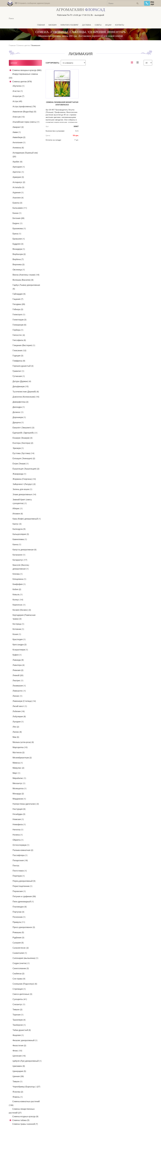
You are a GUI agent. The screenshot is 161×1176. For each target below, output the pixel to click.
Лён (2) (16, 726)
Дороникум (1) (19, 417)
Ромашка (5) (18, 932)
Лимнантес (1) (19, 690)
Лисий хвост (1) (20, 706)
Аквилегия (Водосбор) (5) (24, 111)
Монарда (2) (18, 793)
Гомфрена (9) (19, 360)
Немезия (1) (18, 819)
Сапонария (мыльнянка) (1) (25, 958)
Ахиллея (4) (18, 197)
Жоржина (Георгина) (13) (24, 478)
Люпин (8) (17, 731)
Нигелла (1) (18, 829)
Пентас (16, 865)
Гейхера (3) (18, 309)
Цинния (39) (18, 1076)
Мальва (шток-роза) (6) (23, 742)
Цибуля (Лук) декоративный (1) (27, 1060)
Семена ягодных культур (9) (25, 1116)
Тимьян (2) (17, 1009)
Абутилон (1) (18, 85)
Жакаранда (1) (19, 473)
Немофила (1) (19, 824)
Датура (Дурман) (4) (22, 381)
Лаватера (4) (19, 665)
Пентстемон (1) (20, 870)
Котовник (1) (18, 629)
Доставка (86, 25)
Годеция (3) (18, 355)
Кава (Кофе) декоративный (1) (27, 518)
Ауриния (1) (18, 192)
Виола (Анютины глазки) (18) (26, 274)
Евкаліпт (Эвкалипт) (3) (23, 427)
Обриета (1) (18, 839)
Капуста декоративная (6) (24, 549)
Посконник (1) (19, 916)
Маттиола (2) (19, 752)
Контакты (119, 25)
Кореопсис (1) (19, 604)
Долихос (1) (18, 412)
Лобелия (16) (19, 711)
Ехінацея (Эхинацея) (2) (24, 458)
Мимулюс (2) (18, 767)
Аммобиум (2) (19, 137)
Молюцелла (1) (19, 788)
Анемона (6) (18, 147)
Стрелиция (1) (19, 988)
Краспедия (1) (19, 639)
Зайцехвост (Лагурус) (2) (24, 484)
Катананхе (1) (19, 554)
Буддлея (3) (18, 243)
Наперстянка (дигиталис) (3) (26, 803)
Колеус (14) (18, 599)
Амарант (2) (18, 127)
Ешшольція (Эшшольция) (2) (26, 468)
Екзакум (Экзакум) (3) (22, 437)
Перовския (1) (19, 891)
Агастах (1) (18, 91)
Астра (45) (17, 101)
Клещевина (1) (19, 579)
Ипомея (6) (18, 513)
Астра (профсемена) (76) (24, 106)
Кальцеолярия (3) (21, 534)
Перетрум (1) (19, 875)
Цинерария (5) (19, 1071)
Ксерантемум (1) (20, 649)
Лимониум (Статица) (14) (24, 701)
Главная (41, 25)
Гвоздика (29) (19, 304)
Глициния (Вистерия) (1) (24, 345)
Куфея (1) (17, 654)
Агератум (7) (18, 96)
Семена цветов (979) (22, 81)
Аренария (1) (19, 166)
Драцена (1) (18, 422)
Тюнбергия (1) (19, 1024)
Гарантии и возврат (69, 25)
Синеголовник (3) (21, 968)
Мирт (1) (16, 773)
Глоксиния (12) (19, 350)
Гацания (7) (18, 299)
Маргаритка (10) (20, 747)
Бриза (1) (17, 233)
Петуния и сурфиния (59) (24, 896)
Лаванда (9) (18, 659)
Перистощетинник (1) (22, 886)
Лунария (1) (18, 721)
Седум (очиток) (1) (21, 963)
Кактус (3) (17, 523)
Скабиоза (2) (18, 973)
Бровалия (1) (19, 238)
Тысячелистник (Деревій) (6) (26, 391)
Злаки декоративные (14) (24, 494)
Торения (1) (18, 1014)
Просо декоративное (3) (24, 927)
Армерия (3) (18, 177)
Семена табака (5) (20, 1120)
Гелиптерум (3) (19, 319)
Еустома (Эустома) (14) (23, 453)
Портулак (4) (18, 911)
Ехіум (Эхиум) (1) (21, 463)
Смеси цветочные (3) (22, 994)
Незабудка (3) (19, 814)
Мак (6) (16, 737)
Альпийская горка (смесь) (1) (26, 121)
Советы (98, 25)
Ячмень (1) (18, 1096)
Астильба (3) (18, 187)
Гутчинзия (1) (19, 376)
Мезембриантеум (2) (22, 757)
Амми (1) (17, 132)
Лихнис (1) (17, 695)
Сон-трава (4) (19, 978)
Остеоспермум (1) (21, 844)
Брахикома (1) (19, 228)
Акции (108, 25)
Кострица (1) (18, 623)
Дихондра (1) (19, 406)
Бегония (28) (18, 218)
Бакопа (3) (17, 202)
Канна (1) (17, 544)
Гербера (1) (18, 329)
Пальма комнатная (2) (23, 850)
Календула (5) (19, 529)
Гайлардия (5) (19, 293)
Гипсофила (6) (19, 340)
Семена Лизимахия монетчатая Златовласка (62, 103)
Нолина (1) (18, 834)
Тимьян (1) (17, 1081)
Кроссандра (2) (20, 644)
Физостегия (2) (19, 1045)
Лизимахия (35, 45)
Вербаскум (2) (19, 254)
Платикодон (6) (20, 906)
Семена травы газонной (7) (25, 1123)
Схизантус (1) (19, 1004)
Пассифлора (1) (20, 855)
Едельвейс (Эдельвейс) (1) (25, 432)
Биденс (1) (17, 223)
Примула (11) (19, 922)
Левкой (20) (18, 675)
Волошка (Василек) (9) (23, 279)
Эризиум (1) (18, 448)
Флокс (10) (17, 1050)
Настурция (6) (19, 808)
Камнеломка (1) (20, 539)
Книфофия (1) (19, 584)
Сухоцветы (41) (20, 999)
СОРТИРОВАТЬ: (53, 62)
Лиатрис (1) (18, 680)
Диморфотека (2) (20, 401)
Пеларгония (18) (20, 860)
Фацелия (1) (18, 1035)
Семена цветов (23, 45)
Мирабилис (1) (19, 778)
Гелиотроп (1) (19, 314)
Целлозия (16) (19, 1055)
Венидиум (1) (19, 249)
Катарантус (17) (20, 559)
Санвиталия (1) (20, 952)
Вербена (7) (18, 259)
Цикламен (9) (19, 1066)
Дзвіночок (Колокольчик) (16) (26, 396)
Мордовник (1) (19, 798)
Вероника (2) (19, 264)
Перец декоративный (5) (24, 880)
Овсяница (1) (19, 269)
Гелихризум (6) (19, 324)
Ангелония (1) (19, 142)
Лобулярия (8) (19, 716)
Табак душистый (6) (22, 1030)
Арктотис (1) (18, 171)
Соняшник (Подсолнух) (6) (25, 983)
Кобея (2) (17, 589)
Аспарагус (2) (19, 182)
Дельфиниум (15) (21, 386)
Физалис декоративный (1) (25, 1040)
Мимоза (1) (18, 762)
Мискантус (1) (19, 783)
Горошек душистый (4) (23, 365)
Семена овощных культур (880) (27, 70)
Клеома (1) (18, 573)
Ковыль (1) (18, 594)
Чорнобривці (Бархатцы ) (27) (26, 1086)
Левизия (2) (18, 670)
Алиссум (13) (19, 116)
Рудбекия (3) (18, 937)
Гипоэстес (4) (19, 335)
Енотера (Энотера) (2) (23, 442)
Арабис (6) (17, 161)
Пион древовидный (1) (23, 901)
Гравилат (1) (18, 371)
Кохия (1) (17, 634)
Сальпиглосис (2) (21, 947)
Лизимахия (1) (19, 685)
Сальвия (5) (18, 942)
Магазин (53, 25)
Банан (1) (17, 213)
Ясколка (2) (18, 1091)
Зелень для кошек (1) (22, 489)
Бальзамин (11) (20, 207)
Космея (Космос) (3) (22, 609)
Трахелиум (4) (19, 1019)
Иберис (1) (18, 508)
